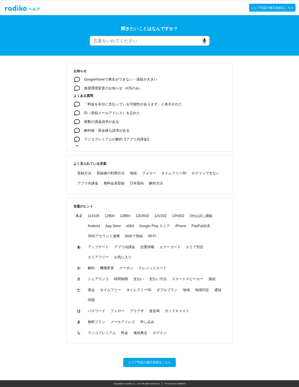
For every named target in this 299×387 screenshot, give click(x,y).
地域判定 (202, 290)
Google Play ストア (154, 226)
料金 (124, 333)
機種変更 (107, 268)
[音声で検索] (204, 41)
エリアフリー (98, 257)
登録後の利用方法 (111, 173)
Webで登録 (134, 236)
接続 (212, 279)
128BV (125, 216)
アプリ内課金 (87, 183)
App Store (113, 226)
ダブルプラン (167, 290)
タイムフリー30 (173, 173)
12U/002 (142, 216)
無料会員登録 (114, 183)
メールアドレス (123, 322)
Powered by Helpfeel (175, 383)
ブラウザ (137, 311)
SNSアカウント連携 (104, 236)
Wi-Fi (152, 236)
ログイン (160, 333)
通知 (217, 290)
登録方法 (84, 173)
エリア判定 (194, 247)
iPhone (180, 226)
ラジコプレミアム (102, 333)
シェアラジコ (98, 279)
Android (94, 226)
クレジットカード (153, 268)
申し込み (147, 322)
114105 (93, 216)
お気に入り (123, 257)
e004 (130, 226)
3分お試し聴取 (201, 216)
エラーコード (170, 247)
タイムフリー (110, 290)
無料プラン (96, 322)
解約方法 (156, 183)
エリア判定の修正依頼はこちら (272, 7)
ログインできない (206, 173)
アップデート (98, 247)
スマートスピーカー (187, 279)
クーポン (126, 268)
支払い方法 (158, 279)
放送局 (154, 311)
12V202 (160, 216)
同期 (91, 300)
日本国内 (137, 183)
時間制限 (121, 279)
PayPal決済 (201, 226)
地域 (133, 173)
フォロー (149, 173)
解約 (91, 268)
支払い (138, 279)
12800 (109, 216)
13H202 (178, 216)
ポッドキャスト (177, 311)
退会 (91, 290)
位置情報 (147, 247)
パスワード (96, 311)
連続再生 (140, 333)
